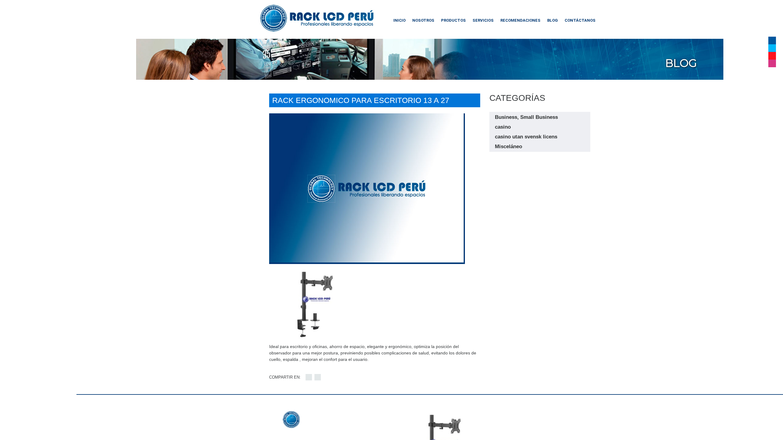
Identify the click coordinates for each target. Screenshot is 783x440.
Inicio (399, 20)
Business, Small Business (526, 117)
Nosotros (423, 20)
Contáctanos (580, 20)
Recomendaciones (520, 20)
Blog (552, 20)
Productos (453, 20)
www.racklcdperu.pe (319, 434)
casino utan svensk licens (526, 136)
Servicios (483, 20)
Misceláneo (508, 146)
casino (503, 127)
